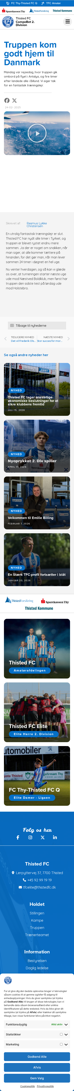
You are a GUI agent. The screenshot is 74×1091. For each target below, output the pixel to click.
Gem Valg (37, 1078)
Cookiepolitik (27, 1086)
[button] (7, 100)
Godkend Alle (37, 1057)
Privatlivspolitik (45, 1086)
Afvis (37, 1067)
